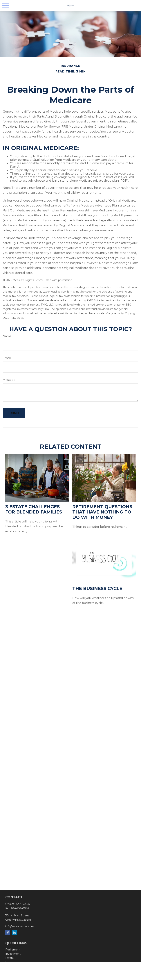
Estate (9, 958)
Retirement (12, 949)
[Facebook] (7, 932)
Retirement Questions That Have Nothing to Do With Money (102, 512)
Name (7, 336)
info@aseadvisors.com (19, 926)
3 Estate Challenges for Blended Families (33, 509)
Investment (13, 953)
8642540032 (22, 904)
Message (9, 380)
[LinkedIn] (14, 932)
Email (7, 358)
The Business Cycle (97, 588)
